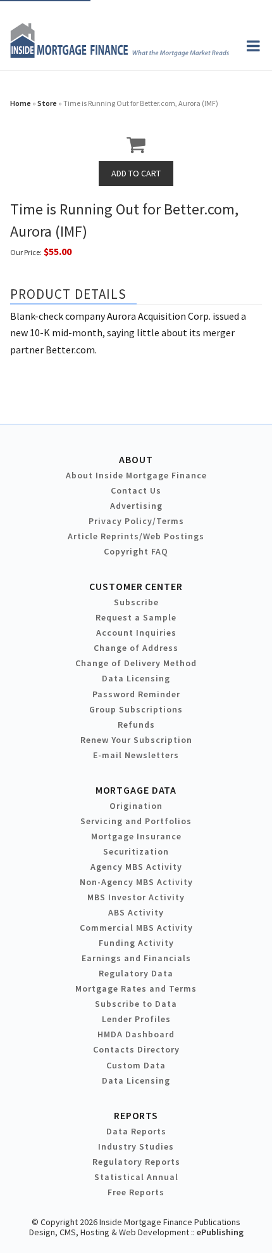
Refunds (136, 724)
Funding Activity (136, 942)
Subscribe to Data (136, 1003)
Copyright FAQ (136, 551)
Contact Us (136, 490)
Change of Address (136, 647)
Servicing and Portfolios (136, 821)
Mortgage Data (136, 790)
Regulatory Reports (136, 1161)
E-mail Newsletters (136, 755)
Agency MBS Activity (136, 866)
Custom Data (136, 1065)
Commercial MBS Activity (136, 927)
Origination (136, 805)
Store (47, 103)
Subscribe (136, 602)
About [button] (135, 459)
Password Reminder (136, 694)
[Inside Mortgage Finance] (119, 54)
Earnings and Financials (136, 958)
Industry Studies (136, 1146)
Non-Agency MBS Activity (136, 882)
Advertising (136, 505)
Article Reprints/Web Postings (136, 536)
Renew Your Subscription (136, 739)
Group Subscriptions (136, 709)
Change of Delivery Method (136, 663)
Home (20, 103)
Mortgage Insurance (136, 836)
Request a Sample (136, 617)
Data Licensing (136, 678)
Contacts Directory (136, 1049)
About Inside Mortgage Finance (136, 475)
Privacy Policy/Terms (136, 521)
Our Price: (26, 252)
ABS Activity (136, 912)
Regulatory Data (136, 973)
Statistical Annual (136, 1177)
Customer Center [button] (135, 586)
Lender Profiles (136, 1019)
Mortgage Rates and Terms (136, 988)
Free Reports (136, 1192)
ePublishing (220, 1232)
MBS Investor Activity (136, 897)
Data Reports (136, 1131)
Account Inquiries (136, 632)
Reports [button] (136, 1115)
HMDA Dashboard (136, 1034)
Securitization (136, 851)
